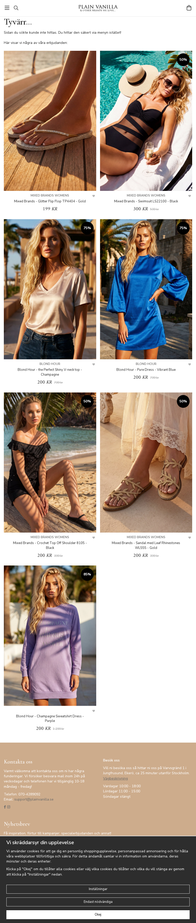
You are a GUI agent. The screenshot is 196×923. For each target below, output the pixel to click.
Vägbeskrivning (115, 778)
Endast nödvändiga (98, 902)
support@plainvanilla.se (34, 799)
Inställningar (98, 889)
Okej (98, 914)
